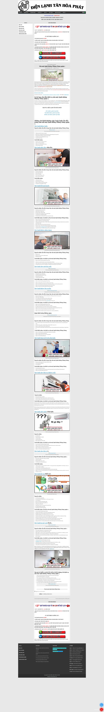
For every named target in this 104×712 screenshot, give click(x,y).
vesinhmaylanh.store (49, 68)
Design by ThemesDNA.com (52, 676)
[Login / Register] (84, 12)
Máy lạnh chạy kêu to (40, 451)
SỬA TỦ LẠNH (50, 12)
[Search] (83, 12)
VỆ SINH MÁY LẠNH (32, 12)
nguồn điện (48, 300)
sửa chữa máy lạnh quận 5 (52, 64)
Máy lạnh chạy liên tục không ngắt (44, 372)
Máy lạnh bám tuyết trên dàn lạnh (44, 338)
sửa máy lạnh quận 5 (41, 591)
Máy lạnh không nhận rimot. (43, 230)
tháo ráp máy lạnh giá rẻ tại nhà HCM (42, 661)
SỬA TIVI (45, 12)
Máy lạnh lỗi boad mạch (41, 186)
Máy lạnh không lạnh (40, 126)
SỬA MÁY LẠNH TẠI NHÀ (52, 111)
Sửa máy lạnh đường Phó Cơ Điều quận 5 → (63, 598)
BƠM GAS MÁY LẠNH (57, 12)
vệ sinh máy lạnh (43, 226)
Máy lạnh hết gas (39, 474)
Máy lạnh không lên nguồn (42, 288)
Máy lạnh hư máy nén (41, 523)
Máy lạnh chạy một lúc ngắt (42, 266)
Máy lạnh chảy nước (40, 411)
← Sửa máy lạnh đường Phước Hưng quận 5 (41, 598)
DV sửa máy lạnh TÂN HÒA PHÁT (41, 659)
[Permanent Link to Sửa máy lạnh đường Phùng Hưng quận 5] (52, 75)
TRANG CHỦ (20, 12)
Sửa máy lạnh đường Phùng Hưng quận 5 (52, 66)
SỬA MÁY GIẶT (40, 12)
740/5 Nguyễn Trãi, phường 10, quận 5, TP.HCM (51, 94)
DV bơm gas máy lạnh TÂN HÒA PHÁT (42, 657)
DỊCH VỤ (64, 12)
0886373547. (66, 94)
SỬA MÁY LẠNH (26, 12)
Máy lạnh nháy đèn (40, 147)
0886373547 (57, 15)
